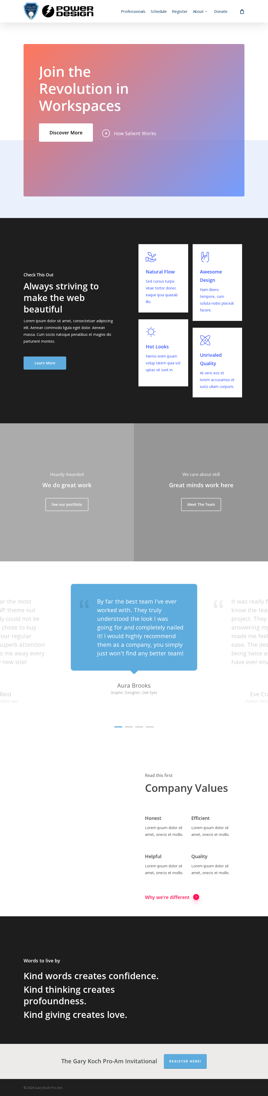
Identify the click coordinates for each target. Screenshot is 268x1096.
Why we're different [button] (167, 897)
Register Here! (185, 1061)
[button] (66, 132)
